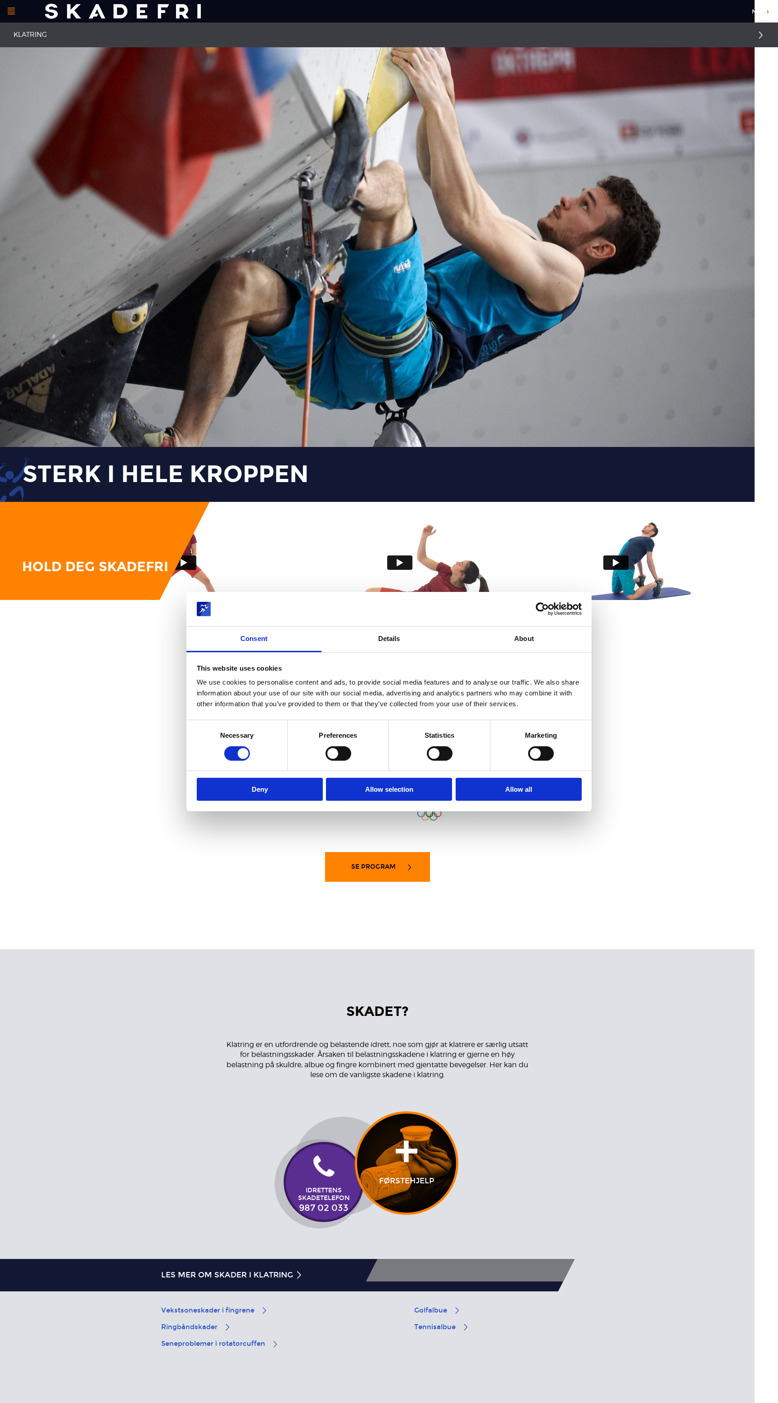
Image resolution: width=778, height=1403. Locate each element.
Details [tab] (389, 638)
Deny (260, 789)
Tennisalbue (435, 1327)
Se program (374, 867)
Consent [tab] (253, 638)
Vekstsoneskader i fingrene (207, 1310)
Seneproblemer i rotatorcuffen (213, 1344)
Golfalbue (430, 1310)
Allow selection (389, 789)
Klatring (30, 35)
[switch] (338, 753)
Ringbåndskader (189, 1327)
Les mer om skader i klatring (228, 1275)
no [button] (756, 12)
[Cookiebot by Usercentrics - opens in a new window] (542, 609)
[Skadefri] (123, 11)
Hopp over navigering (710, 13)
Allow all (518, 789)
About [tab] (524, 638)
